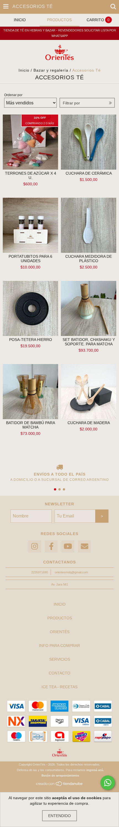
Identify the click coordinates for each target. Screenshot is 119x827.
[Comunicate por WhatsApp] (107, 783)
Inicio (24, 70)
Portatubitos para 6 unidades (30, 258)
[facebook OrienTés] (51, 546)
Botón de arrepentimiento (60, 775)
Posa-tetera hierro (30, 339)
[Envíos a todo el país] (59, 467)
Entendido (59, 816)
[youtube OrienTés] (67, 546)
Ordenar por (13, 95)
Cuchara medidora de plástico (88, 258)
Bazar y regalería (50, 70)
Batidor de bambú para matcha (30, 425)
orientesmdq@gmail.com (71, 572)
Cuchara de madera (89, 423)
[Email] (84, 546)
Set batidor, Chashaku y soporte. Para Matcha (89, 341)
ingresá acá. (95, 770)
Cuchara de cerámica (89, 173)
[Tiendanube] (59, 785)
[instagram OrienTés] (34, 546)
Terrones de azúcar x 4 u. (30, 175)
